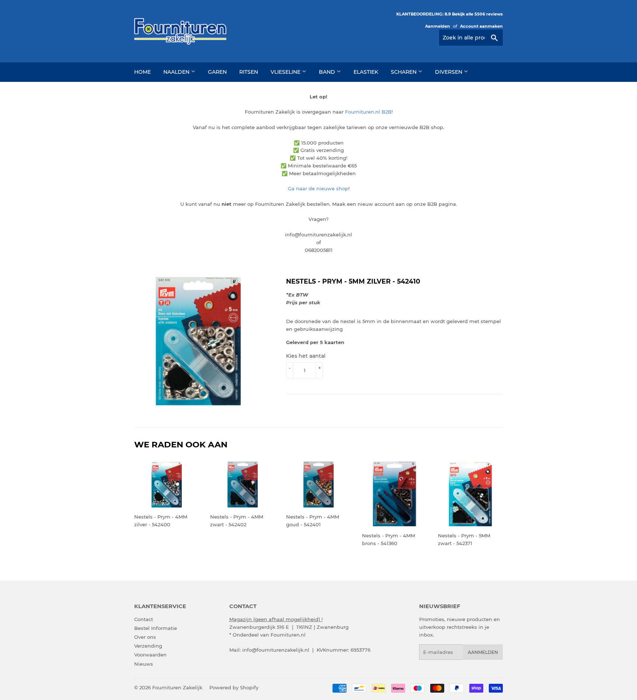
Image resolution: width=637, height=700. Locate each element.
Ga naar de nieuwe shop (318, 188)
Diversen (449, 72)
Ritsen (248, 72)
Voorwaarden (150, 655)
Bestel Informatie (155, 628)
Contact (143, 619)
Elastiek (366, 72)
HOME (142, 72)
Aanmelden (437, 26)
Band (328, 72)
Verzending (148, 646)
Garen (217, 72)
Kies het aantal (306, 356)
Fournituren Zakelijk (177, 687)
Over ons (145, 637)
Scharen (404, 72)
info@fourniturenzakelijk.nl (275, 650)
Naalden (177, 72)
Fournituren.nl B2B (368, 112)
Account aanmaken (481, 26)
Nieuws (143, 664)
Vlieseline (286, 72)
